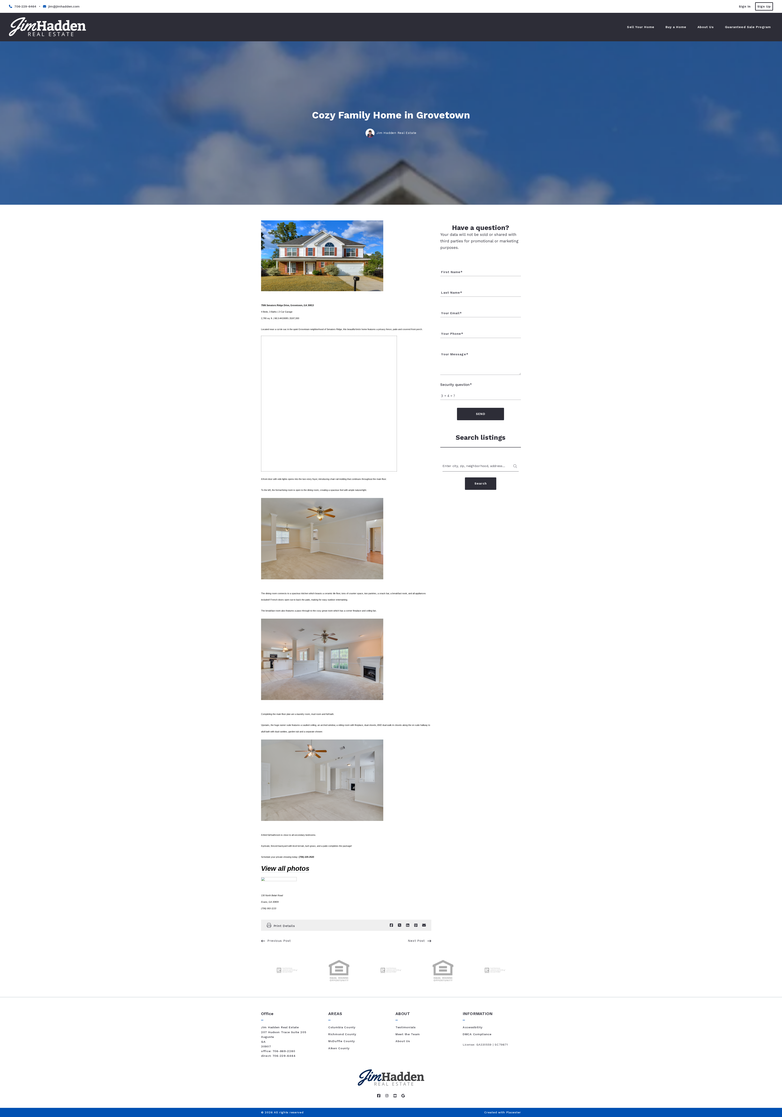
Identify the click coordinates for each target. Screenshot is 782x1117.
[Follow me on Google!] (403, 1096)
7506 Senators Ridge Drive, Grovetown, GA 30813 (287, 305)
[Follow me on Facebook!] (379, 1096)
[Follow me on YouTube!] (395, 1096)
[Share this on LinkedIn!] (408, 925)
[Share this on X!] (399, 925)
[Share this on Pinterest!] (416, 925)
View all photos (285, 868)
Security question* (456, 385)
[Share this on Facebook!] (391, 925)
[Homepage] (47, 27)
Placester (513, 1112)
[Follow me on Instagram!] (387, 1096)
